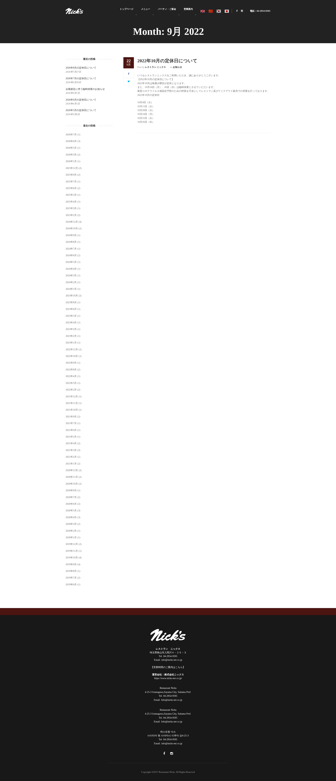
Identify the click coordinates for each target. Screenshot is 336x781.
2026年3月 (71, 154)
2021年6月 (71, 430)
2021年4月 (71, 443)
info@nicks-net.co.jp (171, 660)
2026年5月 (71, 148)
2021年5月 (71, 436)
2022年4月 (71, 376)
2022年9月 (71, 362)
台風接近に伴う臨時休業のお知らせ (85, 89)
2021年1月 (71, 463)
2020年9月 (71, 490)
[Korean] (219, 11)
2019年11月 (72, 551)
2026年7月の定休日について (81, 78)
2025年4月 (71, 201)
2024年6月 (71, 255)
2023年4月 (71, 322)
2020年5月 (71, 510)
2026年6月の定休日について (81, 99)
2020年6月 (71, 504)
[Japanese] (227, 11)
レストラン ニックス (155, 67)
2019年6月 (71, 584)
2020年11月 (72, 477)
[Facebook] (128, 74)
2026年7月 (71, 134)
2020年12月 (72, 470)
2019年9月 (71, 564)
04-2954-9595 (170, 656)
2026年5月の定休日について (81, 110)
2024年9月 (71, 235)
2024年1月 (71, 289)
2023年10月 (72, 295)
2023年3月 (71, 329)
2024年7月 (71, 248)
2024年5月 (71, 262)
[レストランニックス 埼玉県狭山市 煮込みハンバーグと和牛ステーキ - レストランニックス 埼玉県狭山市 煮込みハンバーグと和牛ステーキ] (74, 10)
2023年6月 (71, 309)
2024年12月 (72, 222)
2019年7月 (71, 577)
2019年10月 (72, 557)
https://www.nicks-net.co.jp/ (168, 678)
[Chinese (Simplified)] (211, 11)
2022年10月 (72, 356)
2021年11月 (72, 403)
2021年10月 (72, 410)
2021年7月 (71, 423)
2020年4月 (71, 517)
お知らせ (177, 67)
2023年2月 (71, 336)
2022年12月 (72, 349)
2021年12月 (72, 396)
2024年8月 (71, 242)
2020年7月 (71, 497)
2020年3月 (71, 524)
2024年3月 (71, 275)
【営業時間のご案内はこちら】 (168, 667)
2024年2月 (71, 282)
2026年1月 (71, 161)
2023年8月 (71, 302)
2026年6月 (71, 141)
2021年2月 (71, 457)
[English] (203, 11)
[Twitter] (129, 81)
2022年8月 (71, 369)
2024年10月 (72, 228)
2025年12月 (72, 168)
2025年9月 (71, 174)
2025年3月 (71, 208)
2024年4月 (71, 269)
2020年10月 (72, 483)
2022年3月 (71, 383)
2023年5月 (71, 316)
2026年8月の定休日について (81, 67)
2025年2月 (71, 215)
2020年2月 (71, 531)
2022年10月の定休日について (167, 60)
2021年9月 (71, 416)
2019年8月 (71, 571)
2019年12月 (72, 544)
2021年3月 (71, 450)
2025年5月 (71, 195)
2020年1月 (71, 537)
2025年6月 (71, 188)
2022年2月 (71, 389)
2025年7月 (71, 181)
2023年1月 (71, 342)
